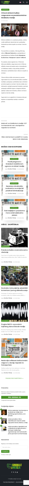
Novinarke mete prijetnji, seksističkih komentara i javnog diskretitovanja (14, 289)
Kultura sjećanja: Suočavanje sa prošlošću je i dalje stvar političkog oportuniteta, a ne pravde (18, 413)
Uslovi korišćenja (21, 482)
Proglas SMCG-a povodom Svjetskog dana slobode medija (13, 325)
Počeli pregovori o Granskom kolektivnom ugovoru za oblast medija (14, 164)
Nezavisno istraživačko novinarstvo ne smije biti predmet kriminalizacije (14, 188)
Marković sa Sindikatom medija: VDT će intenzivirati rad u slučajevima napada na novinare (14, 125)
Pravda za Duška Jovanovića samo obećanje (14, 251)
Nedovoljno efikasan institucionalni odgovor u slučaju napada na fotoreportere (14, 362)
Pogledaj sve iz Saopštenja (14, 378)
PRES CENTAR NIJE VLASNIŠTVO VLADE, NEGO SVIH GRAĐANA (15, 138)
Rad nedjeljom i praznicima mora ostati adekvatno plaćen (14, 213)
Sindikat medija (12, 169)
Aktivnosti (5, 320)
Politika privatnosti (9, 482)
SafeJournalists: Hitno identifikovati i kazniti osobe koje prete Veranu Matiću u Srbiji (17, 420)
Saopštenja (5, 9)
